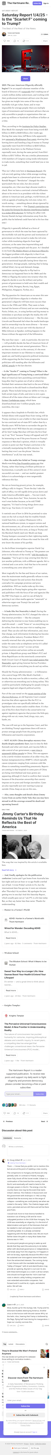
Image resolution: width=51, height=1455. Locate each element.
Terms (32, 1444)
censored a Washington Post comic (21, 139)
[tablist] (12, 1138)
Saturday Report (10, 11)
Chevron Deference (10, 697)
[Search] (46, 1344)
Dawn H (10, 1304)
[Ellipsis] (48, 1160)
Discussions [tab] (20, 1344)
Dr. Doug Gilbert (13, 1160)
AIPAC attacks (8, 365)
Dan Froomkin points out (28, 463)
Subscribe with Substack (27, 1415)
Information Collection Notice (29, 1423)
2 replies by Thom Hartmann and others (25, 1296)
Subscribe (37, 3)
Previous (9, 1121)
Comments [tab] (7, 1138)
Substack (16, 1452)
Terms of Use (37, 1420)
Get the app (35, 1448)
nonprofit (26, 91)
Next (43, 1121)
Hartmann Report (34, 170)
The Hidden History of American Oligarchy (30, 250)
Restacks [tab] (17, 1138)
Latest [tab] (10, 1344)
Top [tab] (4, 1344)
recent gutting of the (37, 693)
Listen (45, 34)
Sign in (46, 3)
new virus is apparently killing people (22, 752)
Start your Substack (21, 1448)
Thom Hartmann (14, 33)
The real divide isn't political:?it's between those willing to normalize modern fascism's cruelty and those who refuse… (19, 1358)
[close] (44, 1367)
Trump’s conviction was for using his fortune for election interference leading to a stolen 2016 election (25, 209)
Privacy (26, 1444)
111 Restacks (31, 1105)
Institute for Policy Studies (34, 126)
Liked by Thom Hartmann (18, 1163)
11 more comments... (10, 1332)
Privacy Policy (25, 1425)
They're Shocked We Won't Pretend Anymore (19, 1352)
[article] (25, 1357)
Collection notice (40, 1444)
